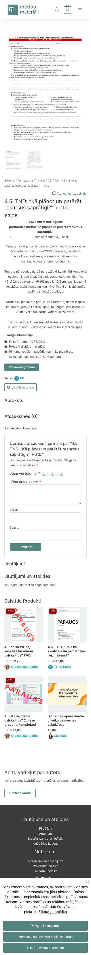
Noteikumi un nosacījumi (45, 861)
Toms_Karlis (62, 666)
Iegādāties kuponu (45, 843)
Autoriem (45, 833)
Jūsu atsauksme (25, 482)
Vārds (14, 509)
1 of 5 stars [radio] (43, 474)
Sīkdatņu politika (45, 871)
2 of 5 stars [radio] (48, 474)
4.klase (40, 180)
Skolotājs (60, 735)
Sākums (9, 180)
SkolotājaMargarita (24, 666)
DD (22, 378)
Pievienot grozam (22, 367)
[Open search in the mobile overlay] (57, 10)
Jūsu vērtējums (25, 473)
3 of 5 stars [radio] (52, 474)
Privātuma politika (45, 866)
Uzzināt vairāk (20, 793)
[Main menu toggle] (80, 9)
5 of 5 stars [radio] (61, 474)
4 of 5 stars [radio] (57, 474)
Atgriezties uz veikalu (71, 193)
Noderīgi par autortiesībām (45, 838)
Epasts (14, 527)
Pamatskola (25, 180)
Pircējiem (45, 828)
